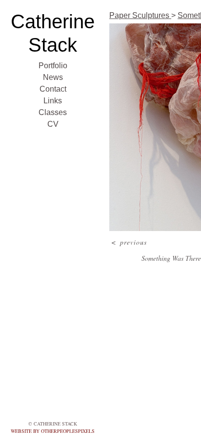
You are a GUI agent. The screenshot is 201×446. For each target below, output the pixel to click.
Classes (53, 112)
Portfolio (53, 65)
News (53, 77)
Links (52, 101)
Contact (53, 89)
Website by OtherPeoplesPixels (53, 430)
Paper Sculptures (140, 15)
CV (53, 124)
